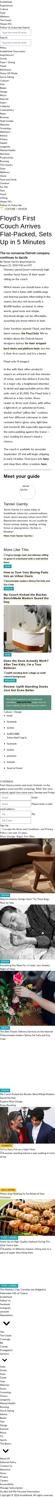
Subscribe (16, 27)
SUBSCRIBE (13, 734)
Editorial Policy (8, 1462)
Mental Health (7, 150)
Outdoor (4, 183)
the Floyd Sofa (30, 333)
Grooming (5, 128)
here (46, 459)
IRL (1, 1342)
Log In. (23, 737)
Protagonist (6, 1350)
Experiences (6, 5)
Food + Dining (7, 62)
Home (3, 176)
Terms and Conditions (27, 829)
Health (3, 143)
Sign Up (4, 825)
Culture (4, 9)
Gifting (3, 198)
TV (1, 1436)
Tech (2, 190)
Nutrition (5, 154)
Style (2, 13)
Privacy (4, 1477)
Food (2, 1374)
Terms (3, 1473)
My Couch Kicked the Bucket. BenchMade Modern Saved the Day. (26, 598)
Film (2, 84)
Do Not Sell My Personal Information (20, 1491)
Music (3, 95)
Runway (4, 117)
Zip (33, 814)
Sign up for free (24, 702)
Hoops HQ (5, 23)
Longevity (5, 146)
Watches (4, 124)
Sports (3, 1440)
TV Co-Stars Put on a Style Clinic (17, 1149)
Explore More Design (11, 1101)
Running (4, 161)
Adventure (5, 69)
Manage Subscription (11, 1488)
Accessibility (6, 1484)
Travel (3, 66)
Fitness (4, 139)
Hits (2, 1331)
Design (3, 91)
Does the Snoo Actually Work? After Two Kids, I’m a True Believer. (26, 664)
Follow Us (5, 27)
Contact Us (6, 1466)
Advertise (5, 1469)
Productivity (6, 157)
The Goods (6, 20)
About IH (5, 1458)
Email (34, 797)
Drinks (3, 58)
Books (3, 88)
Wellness (5, 16)
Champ (4, 1346)
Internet (4, 99)
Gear (7, 566)
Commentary (7, 110)
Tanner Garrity (11, 261)
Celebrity (5, 106)
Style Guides (6, 121)
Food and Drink (8, 179)
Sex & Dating (7, 77)
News (3, 113)
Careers (4, 1480)
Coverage (5, 1339)
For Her (4, 187)
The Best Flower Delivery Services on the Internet (26, 1031)
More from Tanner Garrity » (18, 536)
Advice (3, 135)
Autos (3, 1388)
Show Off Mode (8, 73)
